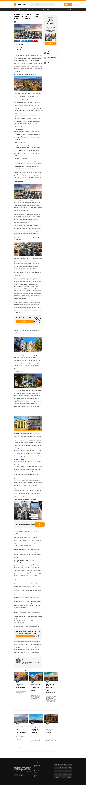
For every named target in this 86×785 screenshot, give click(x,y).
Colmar (71, 765)
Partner (35, 772)
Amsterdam (65, 764)
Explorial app (36, 763)
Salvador (70, 773)
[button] (17, 41)
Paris (70, 771)
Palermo (67, 771)
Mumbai (56, 771)
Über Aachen (19, 49)
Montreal (70, 770)
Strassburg (65, 774)
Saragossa (56, 774)
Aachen (56, 764)
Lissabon (63, 768)
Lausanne (56, 768)
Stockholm (60, 774)
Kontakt (35, 775)
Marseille (56, 770)
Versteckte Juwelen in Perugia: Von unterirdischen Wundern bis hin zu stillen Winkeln (36, 729)
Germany (28, 21)
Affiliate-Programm (37, 776)
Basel (55, 765)
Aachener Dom (17, 334)
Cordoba (56, 767)
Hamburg (70, 767)
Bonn (61, 765)
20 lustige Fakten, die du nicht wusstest (23, 47)
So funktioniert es (37, 765)
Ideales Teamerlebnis (37, 766)
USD (60, 4)
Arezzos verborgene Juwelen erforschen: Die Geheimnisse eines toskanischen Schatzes (35, 687)
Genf (63, 767)
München (63, 771)
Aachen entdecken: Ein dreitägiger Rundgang (24, 50)
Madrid (70, 768)
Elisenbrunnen (17, 440)
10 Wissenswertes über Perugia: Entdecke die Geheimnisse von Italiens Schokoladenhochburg (51, 689)
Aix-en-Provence (60, 764)
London (67, 768)
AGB (67, 782)
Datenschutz (70, 782)
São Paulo (70, 774)
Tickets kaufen (68, 4)
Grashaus (17, 450)
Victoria (57, 777)
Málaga (60, 771)
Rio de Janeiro (66, 773)
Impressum (64, 782)
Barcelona (70, 764)
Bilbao (58, 765)
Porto (59, 773)
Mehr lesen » (18, 699)
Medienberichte (36, 773)
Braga (64, 765)
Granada (66, 767)
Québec (62, 773)
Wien (63, 777)
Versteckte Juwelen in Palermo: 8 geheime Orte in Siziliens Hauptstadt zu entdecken (51, 729)
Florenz (60, 767)
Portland (56, 773)
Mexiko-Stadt (65, 770)
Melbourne (60, 770)
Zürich (69, 777)
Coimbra (67, 765)
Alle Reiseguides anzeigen (52, 62)
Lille (59, 768)
